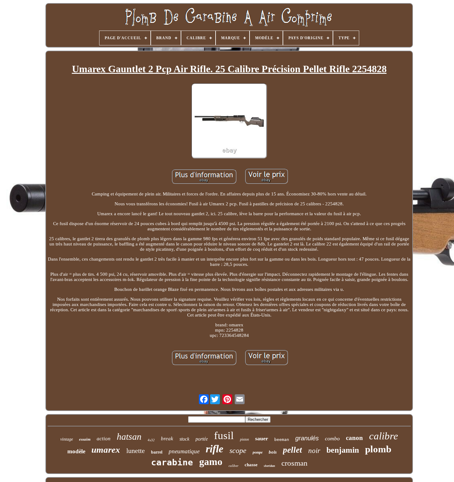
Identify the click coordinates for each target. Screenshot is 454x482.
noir (314, 451)
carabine (172, 462)
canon (354, 438)
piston (244, 439)
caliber (233, 465)
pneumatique (184, 451)
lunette (135, 451)
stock (184, 439)
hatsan (129, 436)
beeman (281, 439)
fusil (224, 436)
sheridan (269, 465)
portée (201, 439)
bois (273, 452)
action (104, 439)
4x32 (151, 440)
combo (332, 438)
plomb (378, 449)
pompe (258, 452)
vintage (66, 439)
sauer (261, 438)
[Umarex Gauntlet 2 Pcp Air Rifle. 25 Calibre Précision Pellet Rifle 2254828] (229, 121)
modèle (76, 451)
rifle (214, 449)
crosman (294, 463)
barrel (156, 452)
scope (237, 450)
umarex (105, 450)
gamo (210, 461)
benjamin (342, 450)
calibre (383, 436)
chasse (251, 464)
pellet (292, 450)
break (167, 439)
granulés (307, 438)
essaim (84, 439)
